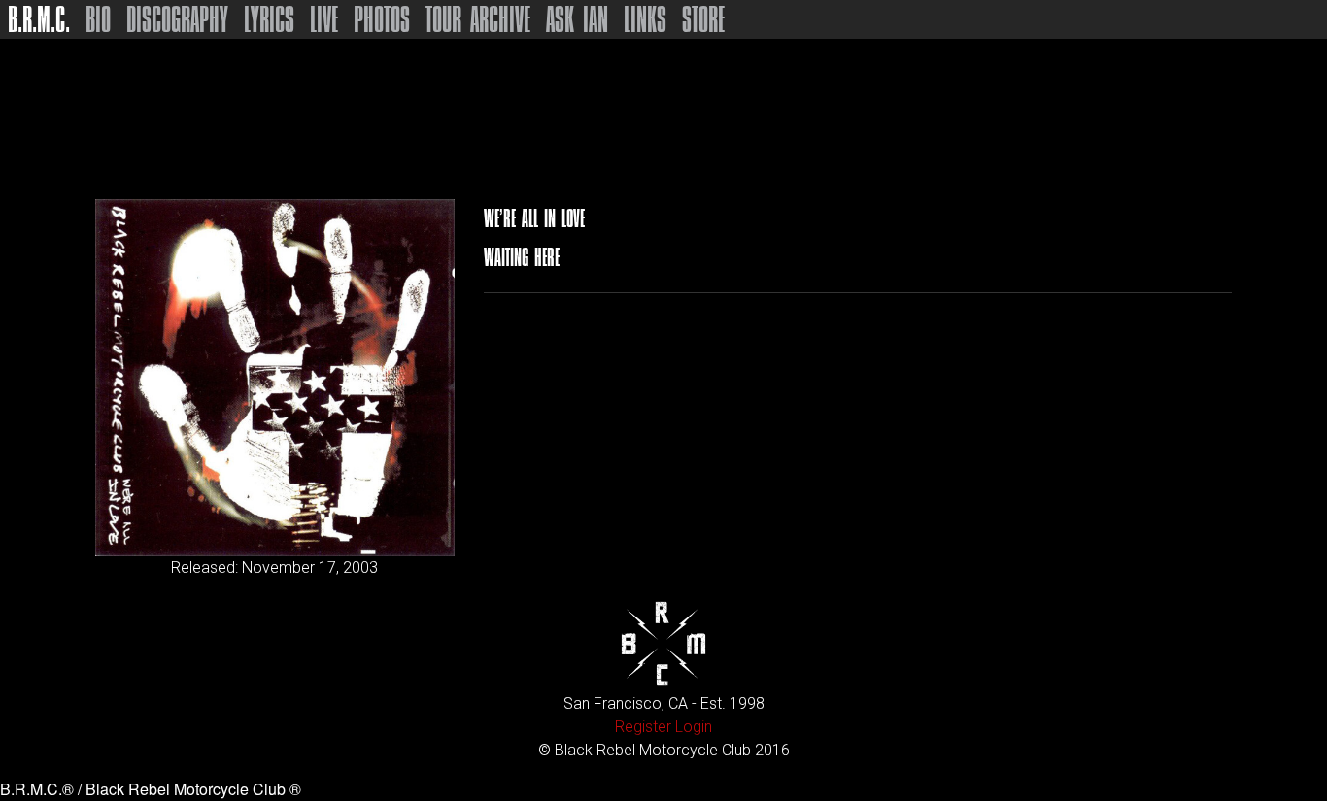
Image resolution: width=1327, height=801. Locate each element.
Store (703, 19)
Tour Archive (477, 19)
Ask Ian (577, 19)
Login (693, 727)
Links (645, 19)
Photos (382, 19)
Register (643, 727)
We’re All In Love (534, 218)
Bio (98, 19)
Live (324, 19)
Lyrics (269, 19)
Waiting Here (522, 257)
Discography (177, 19)
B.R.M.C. (39, 19)
